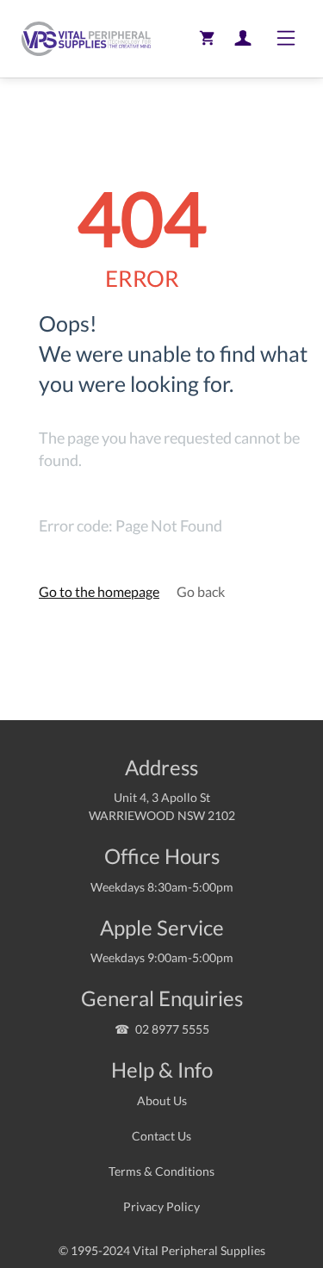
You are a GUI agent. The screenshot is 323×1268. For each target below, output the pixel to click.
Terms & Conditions (161, 1171)
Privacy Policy (161, 1206)
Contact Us (161, 1135)
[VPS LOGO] (82, 39)
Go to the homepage (99, 591)
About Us (162, 1100)
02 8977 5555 (172, 1029)
